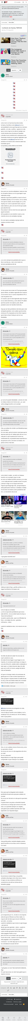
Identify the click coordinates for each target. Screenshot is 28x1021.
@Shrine (3, 708)
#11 (26, 566)
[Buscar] (26, 2)
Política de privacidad (8, 1004)
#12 (26, 599)
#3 (26, 188)
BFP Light (10, 999)
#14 (26, 696)
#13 (26, 641)
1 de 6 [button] (8, 70)
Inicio (20, 1004)
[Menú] (2, 2)
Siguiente (14, 70)
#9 (26, 452)
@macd (17, 125)
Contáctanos (9, 1001)
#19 (26, 894)
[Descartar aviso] (25, 7)
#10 (26, 536)
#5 (26, 274)
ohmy (4, 30)
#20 (26, 954)
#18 (26, 855)
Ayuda (16, 1004)
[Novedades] (23, 2)
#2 (26, 120)
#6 (26, 327)
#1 (26, 80)
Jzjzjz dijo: (5, 645)
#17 (26, 821)
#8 (26, 414)
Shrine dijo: (6, 239)
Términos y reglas (17, 1001)
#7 (26, 377)
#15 (26, 726)
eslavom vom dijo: (7, 278)
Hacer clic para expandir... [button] (14, 252)
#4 (26, 235)
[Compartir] (24, 80)
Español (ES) (18, 999)
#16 (26, 769)
